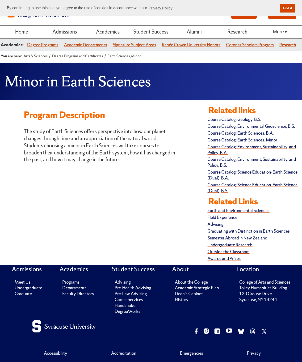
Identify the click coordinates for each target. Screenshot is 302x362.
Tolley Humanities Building (263, 287)
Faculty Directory (78, 293)
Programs (71, 282)
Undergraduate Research (229, 244)
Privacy (254, 353)
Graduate (23, 293)
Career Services (129, 299)
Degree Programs (42, 44)
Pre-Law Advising (131, 293)
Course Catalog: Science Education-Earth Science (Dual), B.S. (252, 187)
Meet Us (22, 282)
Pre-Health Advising (133, 287)
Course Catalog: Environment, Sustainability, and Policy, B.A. (251, 149)
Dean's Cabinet (189, 293)
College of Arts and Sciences (264, 282)
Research (237, 31)
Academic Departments (85, 44)
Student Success (150, 31)
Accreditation (123, 353)
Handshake (125, 305)
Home (21, 31)
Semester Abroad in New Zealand (237, 238)
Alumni (194, 31)
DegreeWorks (127, 311)
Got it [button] (287, 8)
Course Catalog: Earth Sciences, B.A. (240, 133)
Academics (108, 31)
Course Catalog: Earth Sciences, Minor (242, 140)
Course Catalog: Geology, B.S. (234, 119)
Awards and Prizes (224, 258)
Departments (74, 287)
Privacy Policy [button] (160, 8)
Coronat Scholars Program (250, 44)
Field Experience (222, 217)
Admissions (64, 31)
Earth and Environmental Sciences (238, 210)
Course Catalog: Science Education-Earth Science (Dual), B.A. (252, 175)
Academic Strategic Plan (197, 287)
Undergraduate (28, 287)
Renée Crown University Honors (191, 44)
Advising (215, 224)
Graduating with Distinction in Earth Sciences (248, 231)
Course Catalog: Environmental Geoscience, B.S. (251, 126)
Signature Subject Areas (134, 44)
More (278, 31)
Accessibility (55, 353)
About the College (191, 282)
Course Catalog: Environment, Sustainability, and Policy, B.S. (251, 162)
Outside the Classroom (228, 251)
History (182, 299)
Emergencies (191, 353)
